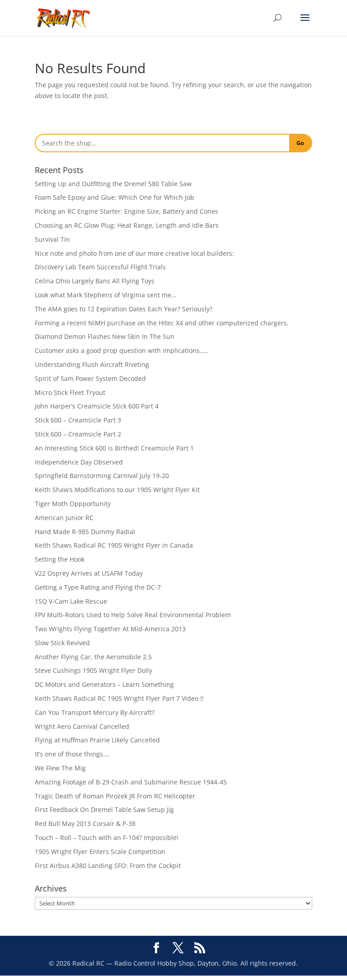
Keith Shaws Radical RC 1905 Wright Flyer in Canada (114, 545)
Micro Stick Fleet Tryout (70, 392)
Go (300, 143)
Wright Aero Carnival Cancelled (82, 726)
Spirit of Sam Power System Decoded (90, 378)
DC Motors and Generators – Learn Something (104, 684)
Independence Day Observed (79, 462)
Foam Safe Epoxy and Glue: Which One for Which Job (114, 197)
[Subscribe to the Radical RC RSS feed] (199, 948)
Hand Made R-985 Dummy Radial (85, 531)
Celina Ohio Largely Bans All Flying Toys (95, 281)
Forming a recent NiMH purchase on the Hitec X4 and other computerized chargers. (162, 323)
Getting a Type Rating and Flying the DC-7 (98, 587)
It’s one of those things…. (72, 754)
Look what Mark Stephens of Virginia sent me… (105, 295)
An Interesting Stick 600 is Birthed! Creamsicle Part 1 (114, 448)
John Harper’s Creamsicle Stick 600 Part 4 (97, 406)
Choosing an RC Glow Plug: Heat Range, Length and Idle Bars (127, 225)
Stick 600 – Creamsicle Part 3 (78, 420)
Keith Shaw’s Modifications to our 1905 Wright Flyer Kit (117, 489)
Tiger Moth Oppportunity (73, 503)
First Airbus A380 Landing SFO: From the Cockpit (108, 865)
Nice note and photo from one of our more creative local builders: (134, 253)
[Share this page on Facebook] (156, 948)
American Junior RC (64, 517)
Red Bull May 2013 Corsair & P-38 (85, 823)
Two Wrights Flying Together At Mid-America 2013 (110, 628)
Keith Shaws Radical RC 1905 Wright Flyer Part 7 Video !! (119, 698)
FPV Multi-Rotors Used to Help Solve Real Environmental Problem (133, 614)
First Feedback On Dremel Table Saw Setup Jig (104, 809)
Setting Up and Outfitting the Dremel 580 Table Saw (113, 183)
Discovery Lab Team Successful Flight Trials (100, 267)
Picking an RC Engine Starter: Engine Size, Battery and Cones (126, 211)
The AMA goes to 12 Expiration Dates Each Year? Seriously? (123, 309)
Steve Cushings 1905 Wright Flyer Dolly (93, 670)
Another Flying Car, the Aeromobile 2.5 (93, 656)
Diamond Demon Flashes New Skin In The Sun (104, 336)
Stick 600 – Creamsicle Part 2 (78, 434)
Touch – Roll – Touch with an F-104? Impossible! (106, 837)
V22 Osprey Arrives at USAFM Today (89, 573)
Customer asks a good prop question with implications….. (121, 350)
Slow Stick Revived (62, 642)
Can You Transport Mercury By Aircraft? (95, 712)
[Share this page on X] (178, 948)
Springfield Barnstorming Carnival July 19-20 (102, 475)
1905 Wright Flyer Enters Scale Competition (100, 851)
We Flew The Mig (60, 768)
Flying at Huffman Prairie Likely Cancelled (97, 740)
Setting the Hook (59, 559)
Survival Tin (52, 239)
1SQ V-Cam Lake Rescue (71, 601)
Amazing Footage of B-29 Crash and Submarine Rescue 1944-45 (131, 782)
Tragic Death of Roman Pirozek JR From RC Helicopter (115, 796)
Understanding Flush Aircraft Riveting (92, 364)
